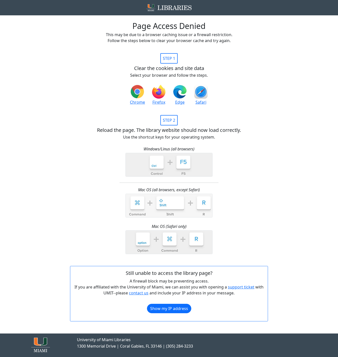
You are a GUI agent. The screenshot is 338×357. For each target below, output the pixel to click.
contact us (138, 293)
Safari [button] (200, 102)
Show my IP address (169, 308)
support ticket (241, 287)
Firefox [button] (158, 102)
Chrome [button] (137, 102)
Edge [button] (180, 102)
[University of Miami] (40, 344)
